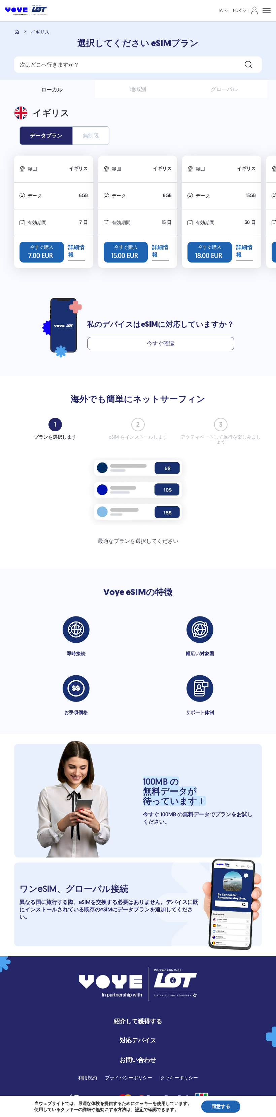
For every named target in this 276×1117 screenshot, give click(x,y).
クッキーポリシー (179, 1078)
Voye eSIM (124, 592)
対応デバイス (138, 1040)
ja (220, 10)
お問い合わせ (138, 1060)
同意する (220, 1106)
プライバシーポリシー (128, 1078)
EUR (237, 10)
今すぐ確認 (160, 343)
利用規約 (87, 1078)
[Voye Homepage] (26, 10)
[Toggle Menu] (267, 10)
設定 (139, 1110)
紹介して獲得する (138, 1021)
